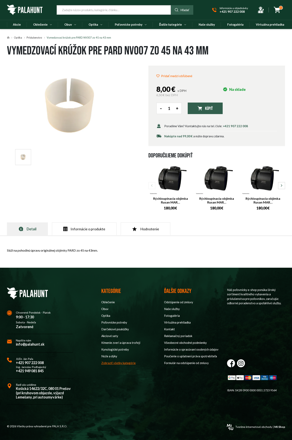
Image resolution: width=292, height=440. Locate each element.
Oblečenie (108, 302)
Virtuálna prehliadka (177, 322)
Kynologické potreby (115, 349)
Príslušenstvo (34, 37)
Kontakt (169, 329)
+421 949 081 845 (30, 371)
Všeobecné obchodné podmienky (185, 342)
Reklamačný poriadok (178, 336)
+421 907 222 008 (235, 126)
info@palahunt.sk (30, 344)
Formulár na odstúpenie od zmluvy (186, 363)
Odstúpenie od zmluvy (178, 302)
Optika (18, 37)
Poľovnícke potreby (114, 322)
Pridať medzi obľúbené (176, 76)
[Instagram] (241, 363)
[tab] (27, 228)
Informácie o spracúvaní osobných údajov (191, 349)
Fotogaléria (172, 315)
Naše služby (172, 309)
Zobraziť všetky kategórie (118, 363)
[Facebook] (231, 363)
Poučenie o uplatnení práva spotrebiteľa (190, 356)
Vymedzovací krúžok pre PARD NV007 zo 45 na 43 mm (79, 37)
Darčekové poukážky (115, 329)
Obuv (104, 309)
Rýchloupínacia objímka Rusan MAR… (170, 200)
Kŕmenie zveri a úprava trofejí (120, 342)
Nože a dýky (109, 356)
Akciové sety (109, 336)
